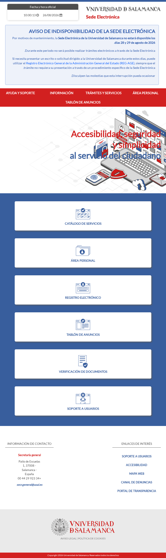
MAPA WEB (136, 473)
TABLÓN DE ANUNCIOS (83, 334)
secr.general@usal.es (29, 484)
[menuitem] (145, 93)
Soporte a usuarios (137, 456)
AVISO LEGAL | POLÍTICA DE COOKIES (83, 538)
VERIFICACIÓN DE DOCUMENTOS (83, 371)
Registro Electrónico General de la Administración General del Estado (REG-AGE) (80, 63)
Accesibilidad (136, 465)
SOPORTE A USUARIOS (83, 408)
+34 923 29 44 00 (29, 478)
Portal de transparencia (136, 491)
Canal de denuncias (136, 482)
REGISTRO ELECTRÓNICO (83, 297)
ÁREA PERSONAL (83, 260)
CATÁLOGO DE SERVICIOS (83, 223)
